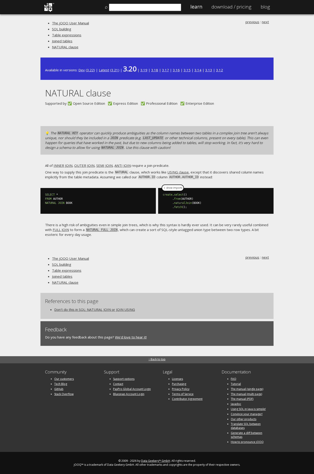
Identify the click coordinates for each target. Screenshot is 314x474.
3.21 (114, 70)
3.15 (187, 70)
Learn (196, 6)
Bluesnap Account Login (128, 394)
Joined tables (62, 41)
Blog (265, 6)
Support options (123, 379)
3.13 (208, 70)
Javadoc (236, 404)
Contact (118, 384)
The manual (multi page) (246, 394)
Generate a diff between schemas (246, 435)
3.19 (143, 70)
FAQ (233, 379)
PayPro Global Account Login (132, 389)
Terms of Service (183, 394)
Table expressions (66, 35)
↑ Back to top (157, 359)
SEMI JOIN (104, 165)
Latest (104, 70)
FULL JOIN (61, 229)
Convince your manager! (247, 414)
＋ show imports (172, 187)
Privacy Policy (180, 389)
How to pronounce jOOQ (247, 442)
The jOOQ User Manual (70, 23)
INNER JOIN (63, 165)
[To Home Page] (49, 11)
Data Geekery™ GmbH (155, 461)
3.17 (165, 70)
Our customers (64, 379)
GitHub (58, 389)
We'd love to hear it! (131, 337)
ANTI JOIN (122, 165)
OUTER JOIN (84, 165)
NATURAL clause (65, 47)
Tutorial (236, 384)
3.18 (154, 70)
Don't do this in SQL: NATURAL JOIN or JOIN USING (94, 309)
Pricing (231, 6)
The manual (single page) (247, 389)
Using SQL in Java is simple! (248, 409)
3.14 (197, 70)
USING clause (178, 172)
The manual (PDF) (242, 399)
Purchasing (179, 384)
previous (252, 22)
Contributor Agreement (187, 399)
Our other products (243, 419)
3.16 (176, 70)
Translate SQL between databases (246, 426)
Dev (81, 70)
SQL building (61, 29)
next (265, 22)
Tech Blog (60, 384)
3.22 (90, 70)
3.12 (219, 70)
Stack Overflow (64, 394)
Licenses (177, 379)
